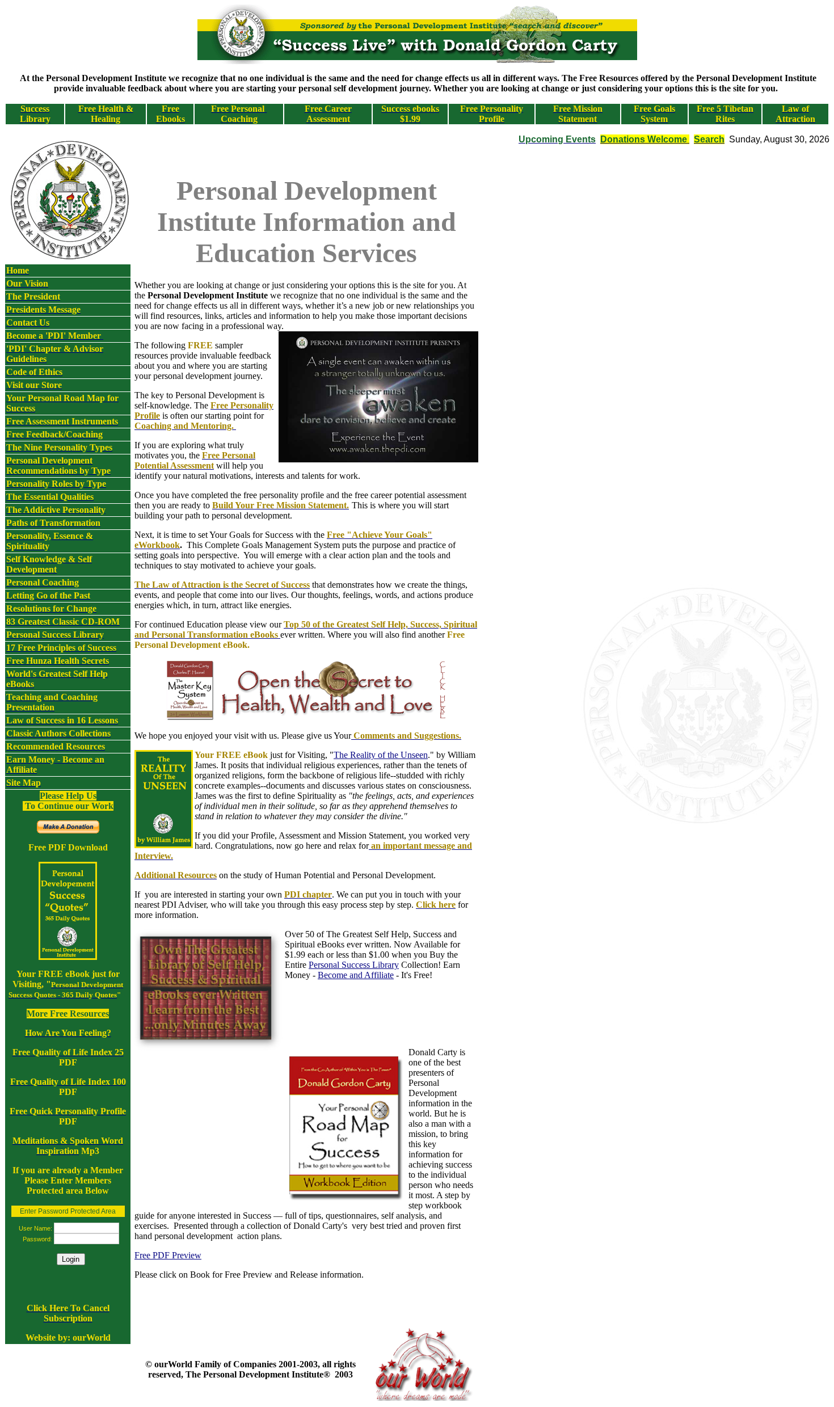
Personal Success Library (354, 965)
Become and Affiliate (356, 975)
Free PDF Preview (167, 1255)
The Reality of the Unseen (381, 755)
